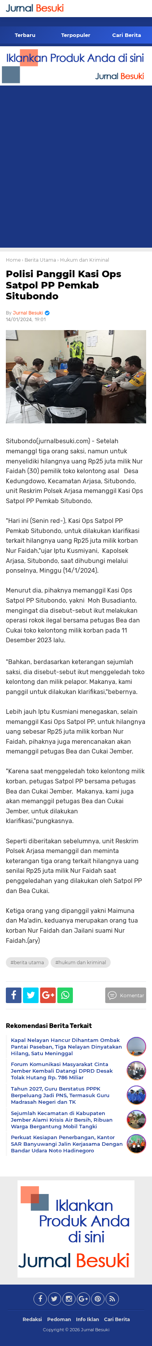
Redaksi (32, 1319)
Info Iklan (87, 1319)
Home (13, 260)
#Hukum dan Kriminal (80, 962)
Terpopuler (75, 35)
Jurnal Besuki (95, 1329)
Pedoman (59, 1319)
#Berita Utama (27, 962)
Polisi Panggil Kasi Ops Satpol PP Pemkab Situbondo (63, 285)
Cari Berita (126, 35)
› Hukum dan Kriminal (83, 260)
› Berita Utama (39, 260)
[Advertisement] (76, 168)
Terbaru (25, 35)
